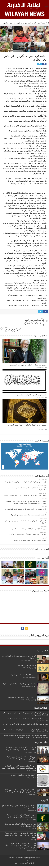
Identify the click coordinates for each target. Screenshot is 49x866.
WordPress (21, 857)
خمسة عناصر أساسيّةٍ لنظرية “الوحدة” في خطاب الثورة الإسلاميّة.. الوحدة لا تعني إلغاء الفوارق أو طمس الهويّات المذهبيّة (20, 845)
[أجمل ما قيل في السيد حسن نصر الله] (43, 677)
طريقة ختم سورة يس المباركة (25, 665)
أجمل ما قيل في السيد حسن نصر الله (23, 675)
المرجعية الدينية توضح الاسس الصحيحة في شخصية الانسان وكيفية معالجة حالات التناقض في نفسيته (33, 322)
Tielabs (37, 857)
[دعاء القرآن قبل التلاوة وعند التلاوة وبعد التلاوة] (43, 689)
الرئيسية (44, 23)
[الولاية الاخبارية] (24, 5)
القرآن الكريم (36, 23)
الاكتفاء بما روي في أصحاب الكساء (23, 775)
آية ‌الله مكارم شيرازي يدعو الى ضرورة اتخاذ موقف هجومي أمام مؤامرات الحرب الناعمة (20, 791)
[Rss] (26, 628)
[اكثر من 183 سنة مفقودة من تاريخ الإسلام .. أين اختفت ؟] (43, 659)
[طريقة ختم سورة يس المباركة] (43, 668)
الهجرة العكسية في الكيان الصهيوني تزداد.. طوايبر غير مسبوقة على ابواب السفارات (21, 758)
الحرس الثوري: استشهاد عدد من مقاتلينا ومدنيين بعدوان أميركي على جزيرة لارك (21, 816)
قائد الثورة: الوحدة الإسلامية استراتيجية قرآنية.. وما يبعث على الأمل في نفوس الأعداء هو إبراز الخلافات (19, 835)
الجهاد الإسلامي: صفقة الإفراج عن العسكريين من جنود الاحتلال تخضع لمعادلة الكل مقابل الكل (19, 767)
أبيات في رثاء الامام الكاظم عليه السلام (22, 697)
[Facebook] (22, 628)
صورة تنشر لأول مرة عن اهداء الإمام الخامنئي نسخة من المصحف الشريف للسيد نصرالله (19, 748)
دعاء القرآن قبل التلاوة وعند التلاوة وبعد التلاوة (19, 684)
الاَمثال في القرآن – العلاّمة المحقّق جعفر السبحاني (28, 365)
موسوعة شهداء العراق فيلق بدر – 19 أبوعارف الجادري (16, 329)
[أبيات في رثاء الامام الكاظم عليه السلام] (43, 700)
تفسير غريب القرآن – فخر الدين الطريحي (31, 395)
